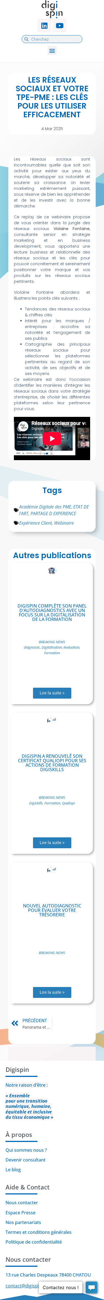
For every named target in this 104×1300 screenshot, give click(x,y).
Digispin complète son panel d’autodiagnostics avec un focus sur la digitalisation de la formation (52, 612)
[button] (52, 50)
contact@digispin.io (26, 1286)
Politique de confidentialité (34, 1242)
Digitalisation (52, 647)
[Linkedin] (44, 25)
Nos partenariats (23, 1222)
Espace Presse (20, 1213)
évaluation (71, 647)
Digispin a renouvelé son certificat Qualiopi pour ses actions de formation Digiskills (52, 763)
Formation (52, 652)
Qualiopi (68, 803)
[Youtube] (60, 25)
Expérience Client (35, 523)
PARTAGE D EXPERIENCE (53, 513)
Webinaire (64, 523)
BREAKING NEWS (52, 641)
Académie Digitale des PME (45, 507)
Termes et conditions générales (39, 1232)
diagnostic (32, 647)
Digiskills (36, 803)
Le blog (13, 1170)
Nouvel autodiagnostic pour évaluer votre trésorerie (52, 910)
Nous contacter (22, 1202)
